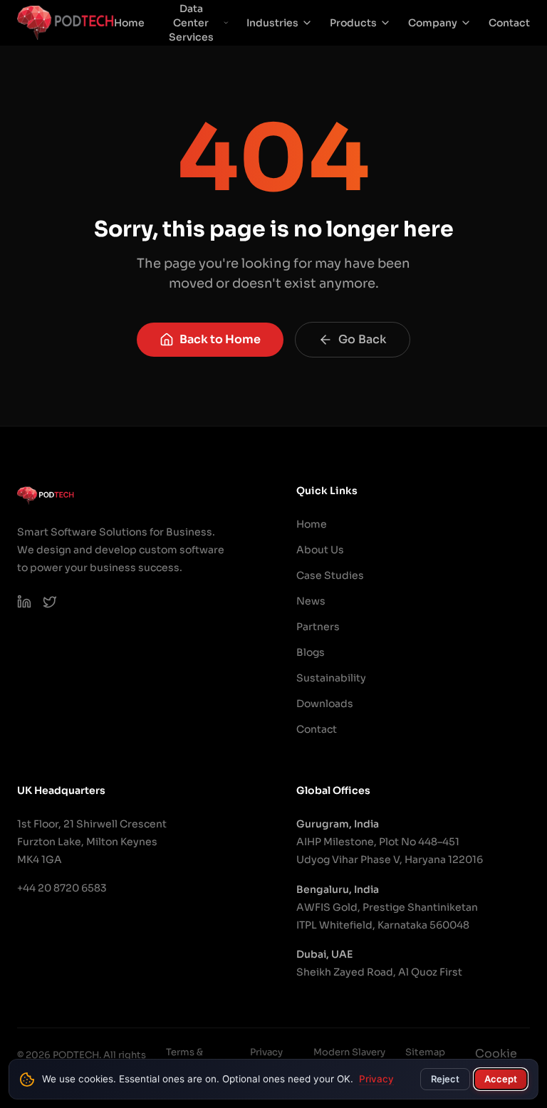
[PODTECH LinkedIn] (24, 602)
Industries (272, 22)
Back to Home (220, 339)
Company (432, 22)
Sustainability (331, 677)
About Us (320, 549)
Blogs (310, 652)
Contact (509, 22)
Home (129, 22)
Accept (500, 1079)
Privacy (376, 1079)
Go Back (362, 339)
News (310, 601)
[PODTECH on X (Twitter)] (50, 602)
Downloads (324, 703)
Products (353, 22)
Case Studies (330, 575)
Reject (445, 1079)
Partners (318, 626)
